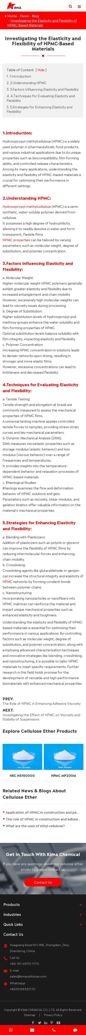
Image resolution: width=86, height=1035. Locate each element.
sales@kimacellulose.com (28, 976)
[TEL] (53, 1030)
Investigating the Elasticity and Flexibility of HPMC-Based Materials (42, 22)
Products (11, 904)
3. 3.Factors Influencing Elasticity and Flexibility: (43, 89)
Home (12, 15)
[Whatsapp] (10, 1030)
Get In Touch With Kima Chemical (43, 853)
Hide (41, 69)
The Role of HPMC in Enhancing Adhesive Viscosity (42, 703)
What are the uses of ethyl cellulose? (35, 825)
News (24, 15)
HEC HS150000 (22, 775)
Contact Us (43, 882)
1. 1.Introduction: (19, 76)
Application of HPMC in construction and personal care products (44, 812)
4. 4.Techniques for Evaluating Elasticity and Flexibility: (41, 98)
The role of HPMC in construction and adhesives (44, 818)
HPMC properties (16, 239)
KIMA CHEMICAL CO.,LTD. (38, 1010)
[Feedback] (75, 1030)
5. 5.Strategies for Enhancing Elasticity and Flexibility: (39, 109)
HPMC (7, 581)
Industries (12, 914)
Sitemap (29, 1015)
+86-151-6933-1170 (24, 963)
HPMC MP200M (63, 775)
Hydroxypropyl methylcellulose (27, 206)
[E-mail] (32, 1030)
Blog (35, 15)
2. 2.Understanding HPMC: (27, 82)
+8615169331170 (22, 988)
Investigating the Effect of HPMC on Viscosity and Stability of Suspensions (41, 717)
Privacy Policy (53, 1015)
